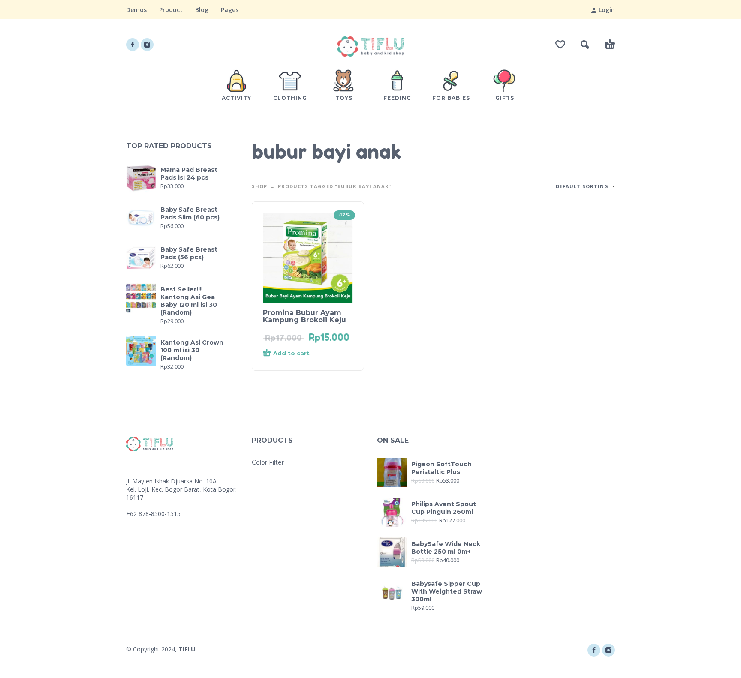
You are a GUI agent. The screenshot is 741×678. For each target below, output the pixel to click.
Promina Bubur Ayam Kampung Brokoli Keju (304, 316)
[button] (585, 44)
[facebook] (132, 44)
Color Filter (268, 462)
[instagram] (147, 44)
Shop (259, 186)
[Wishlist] (560, 44)
